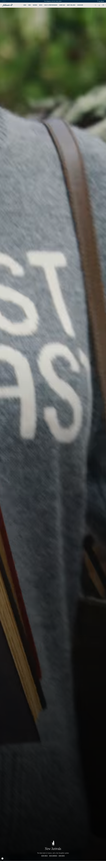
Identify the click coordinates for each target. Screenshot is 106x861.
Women (35, 5)
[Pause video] (2, 858)
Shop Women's (53, 855)
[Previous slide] (2, 1)
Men (29, 5)
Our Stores (101, 1)
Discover (80, 5)
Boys (40, 5)
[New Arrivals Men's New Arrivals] (53, 434)
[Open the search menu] (95, 5)
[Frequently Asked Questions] (53, 1)
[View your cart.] (102, 5)
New (25, 5)
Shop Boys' (62, 855)
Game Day (62, 5)
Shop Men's (44, 855)
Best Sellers (71, 5)
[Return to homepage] (7, 5)
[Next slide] (5, 1)
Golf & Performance (50, 5)
